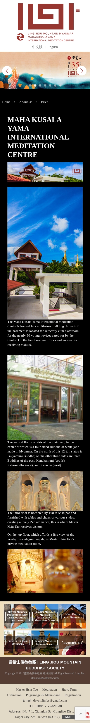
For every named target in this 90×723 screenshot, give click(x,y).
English (52, 47)
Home (6, 102)
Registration (73, 695)
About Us (25, 102)
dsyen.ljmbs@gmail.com (50, 700)
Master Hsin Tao (27, 689)
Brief (44, 102)
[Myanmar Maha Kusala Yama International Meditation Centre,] (45, 22)
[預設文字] (45, 70)
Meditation (49, 689)
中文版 (37, 47)
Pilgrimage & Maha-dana (43, 695)
